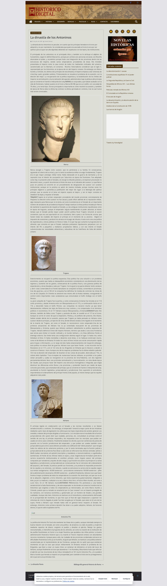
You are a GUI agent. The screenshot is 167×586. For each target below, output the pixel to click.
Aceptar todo (102, 579)
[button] (41, 21)
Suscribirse (115, 22)
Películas (82, 22)
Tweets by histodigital (114, 143)
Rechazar (115, 579)
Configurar (126, 579)
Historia (49, 22)
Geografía (61, 22)
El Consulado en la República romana (119, 93)
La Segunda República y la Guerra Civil (120, 80)
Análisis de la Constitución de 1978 (118, 106)
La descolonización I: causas (116, 71)
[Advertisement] (122, 126)
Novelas (71, 22)
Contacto (104, 22)
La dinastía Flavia (37, 564)
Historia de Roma (36, 33)
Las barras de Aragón (114, 109)
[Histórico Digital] (30, 21)
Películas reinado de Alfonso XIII (118, 90)
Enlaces (37, 22)
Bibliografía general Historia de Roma (87, 564)
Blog (93, 22)
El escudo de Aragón (113, 97)
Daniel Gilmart (48, 41)
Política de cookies (68, 581)
